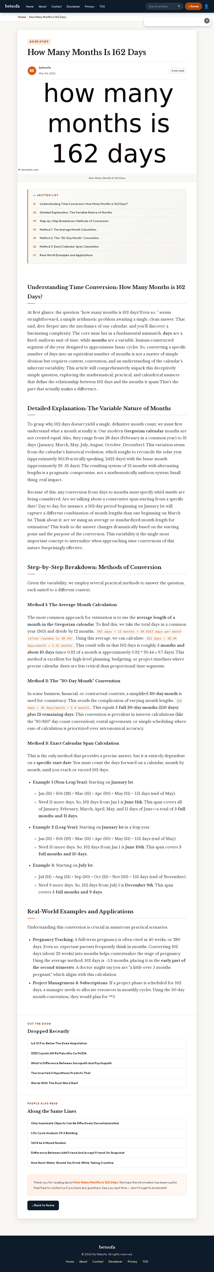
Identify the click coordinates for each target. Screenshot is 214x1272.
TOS (102, 6)
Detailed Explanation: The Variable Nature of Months (76, 212)
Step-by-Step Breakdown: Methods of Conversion (74, 221)
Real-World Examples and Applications (66, 255)
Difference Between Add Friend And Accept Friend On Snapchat (78, 1153)
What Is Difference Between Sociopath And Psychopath (71, 1063)
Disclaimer (73, 6)
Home (30, 6)
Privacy (89, 6)
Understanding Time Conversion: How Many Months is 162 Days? (84, 204)
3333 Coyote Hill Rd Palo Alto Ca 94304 (59, 1053)
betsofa (12, 6)
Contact (56, 6)
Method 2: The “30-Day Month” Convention (69, 238)
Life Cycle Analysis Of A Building (54, 1133)
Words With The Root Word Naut (54, 1083)
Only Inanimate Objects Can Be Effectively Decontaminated (75, 1123)
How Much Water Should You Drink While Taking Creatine (72, 1163)
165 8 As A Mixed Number (48, 1143)
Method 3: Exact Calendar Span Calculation (69, 246)
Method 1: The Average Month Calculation (68, 229)
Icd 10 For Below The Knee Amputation (59, 1043)
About (42, 6)
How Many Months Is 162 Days (95, 1182)
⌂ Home (193, 6)
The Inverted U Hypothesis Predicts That (60, 1073)
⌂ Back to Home (43, 1205)
